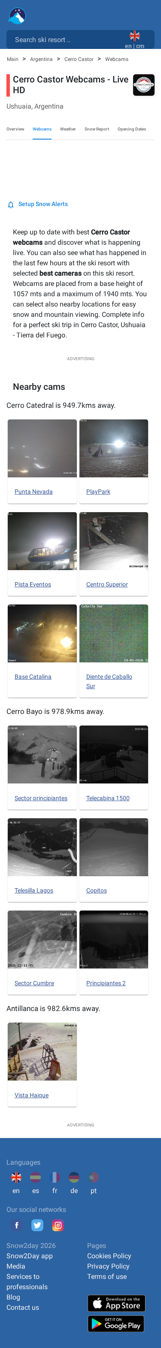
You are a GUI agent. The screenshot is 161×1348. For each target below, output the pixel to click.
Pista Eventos (33, 584)
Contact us (22, 1307)
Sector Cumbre (34, 983)
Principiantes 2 (106, 983)
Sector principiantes (41, 798)
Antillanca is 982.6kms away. (53, 1008)
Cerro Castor (79, 59)
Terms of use (107, 1276)
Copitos (96, 890)
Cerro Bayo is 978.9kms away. (55, 711)
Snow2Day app (29, 1256)
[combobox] (67, 39)
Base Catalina (33, 676)
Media (15, 1266)
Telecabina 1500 (108, 798)
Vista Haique (32, 1095)
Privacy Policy (108, 1266)
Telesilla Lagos (34, 890)
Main (13, 59)
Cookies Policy (109, 1256)
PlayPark (98, 491)
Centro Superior (107, 584)
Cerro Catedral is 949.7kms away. (60, 405)
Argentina (42, 59)
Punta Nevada (34, 491)
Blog (13, 1297)
